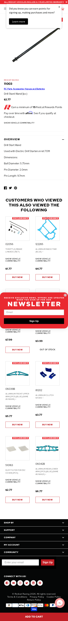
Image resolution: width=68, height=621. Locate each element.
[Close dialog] (65, 295)
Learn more (18, 21)
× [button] (59, 7)
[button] (60, 603)
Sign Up (34, 321)
